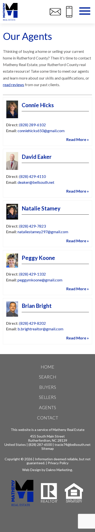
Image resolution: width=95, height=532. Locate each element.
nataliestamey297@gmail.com (43, 231)
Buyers (47, 387)
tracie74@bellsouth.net (73, 444)
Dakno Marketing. (59, 470)
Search (47, 377)
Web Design (31, 470)
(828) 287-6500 (40, 444)
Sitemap (47, 448)
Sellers (47, 397)
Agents (47, 407)
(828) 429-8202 (32, 323)
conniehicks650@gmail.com (41, 130)
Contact (47, 417)
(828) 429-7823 (32, 226)
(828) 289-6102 (32, 124)
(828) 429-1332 (32, 274)
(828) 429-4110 (32, 176)
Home (47, 367)
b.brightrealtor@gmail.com (40, 328)
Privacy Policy (58, 463)
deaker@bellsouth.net (36, 182)
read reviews (13, 84)
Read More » (77, 139)
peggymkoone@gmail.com (40, 280)
